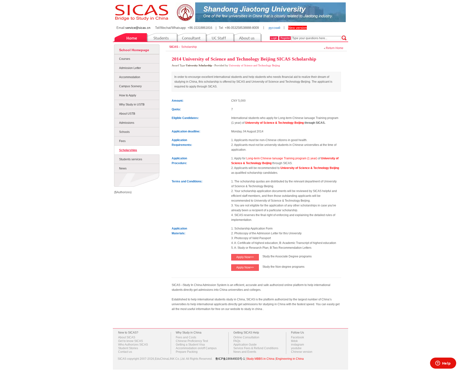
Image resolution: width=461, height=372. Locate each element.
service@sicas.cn (137, 28)
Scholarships (128, 150)
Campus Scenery (130, 86)
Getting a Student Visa (190, 344)
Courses (124, 59)
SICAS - (175, 47)
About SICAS (126, 337)
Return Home (334, 48)
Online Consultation (246, 337)
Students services (130, 159)
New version (297, 28)
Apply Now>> (245, 257)
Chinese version (301, 351)
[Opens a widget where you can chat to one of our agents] (443, 364)
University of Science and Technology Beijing (254, 65)
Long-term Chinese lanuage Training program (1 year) (282, 158)
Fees (122, 141)
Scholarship (189, 47)
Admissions (126, 122)
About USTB (127, 113)
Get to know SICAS (130, 341)
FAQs (236, 341)
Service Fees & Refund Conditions (255, 348)
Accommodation (129, 77)
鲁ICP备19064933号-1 (230, 358)
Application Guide (245, 344)
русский (274, 28)
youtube (296, 348)
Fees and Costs (186, 337)
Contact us (125, 351)
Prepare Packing (187, 351)
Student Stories (128, 348)
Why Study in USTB (132, 104)
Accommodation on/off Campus (196, 348)
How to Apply (127, 95)
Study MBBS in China (260, 358)
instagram (297, 344)
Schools (124, 132)
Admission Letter (130, 68)
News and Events (244, 351)
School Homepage (134, 50)
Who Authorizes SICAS (133, 344)
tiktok (294, 341)
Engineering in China (290, 358)
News (123, 168)
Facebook (297, 337)
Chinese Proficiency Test (192, 341)
